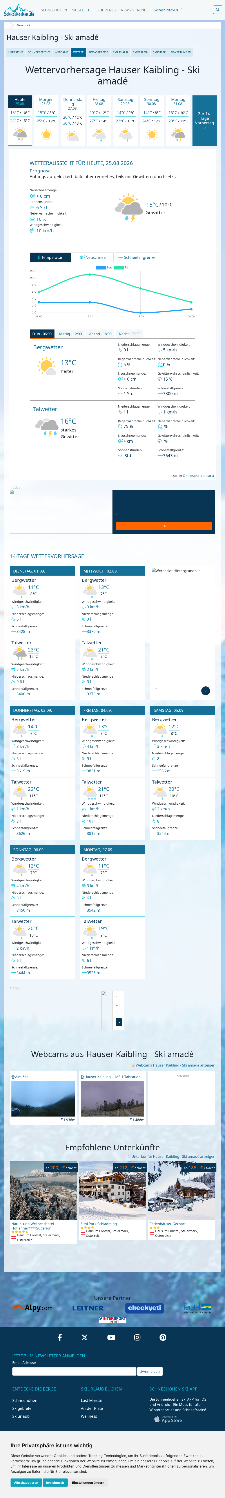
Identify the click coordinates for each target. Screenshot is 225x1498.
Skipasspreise (98, 52)
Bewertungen (181, 52)
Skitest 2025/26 (167, 10)
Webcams (61, 52)
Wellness (89, 1416)
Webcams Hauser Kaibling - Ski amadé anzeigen (175, 1065)
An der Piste (92, 1408)
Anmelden (151, 1371)
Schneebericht (39, 52)
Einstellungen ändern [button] (88, 1482)
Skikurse (159, 52)
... (8, 25)
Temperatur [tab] (52, 257)
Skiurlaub (106, 10)
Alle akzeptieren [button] (26, 1482)
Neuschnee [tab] (95, 257)
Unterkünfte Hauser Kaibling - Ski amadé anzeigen (173, 1156)
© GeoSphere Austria (198, 476)
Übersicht (15, 52)
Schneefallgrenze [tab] (139, 257)
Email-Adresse (24, 1362)
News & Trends (135, 10)
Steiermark (23, 25)
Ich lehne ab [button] (55, 1482)
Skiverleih (140, 52)
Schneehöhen (54, 10)
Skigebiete (81, 10)
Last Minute (91, 1400)
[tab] (42, 334)
